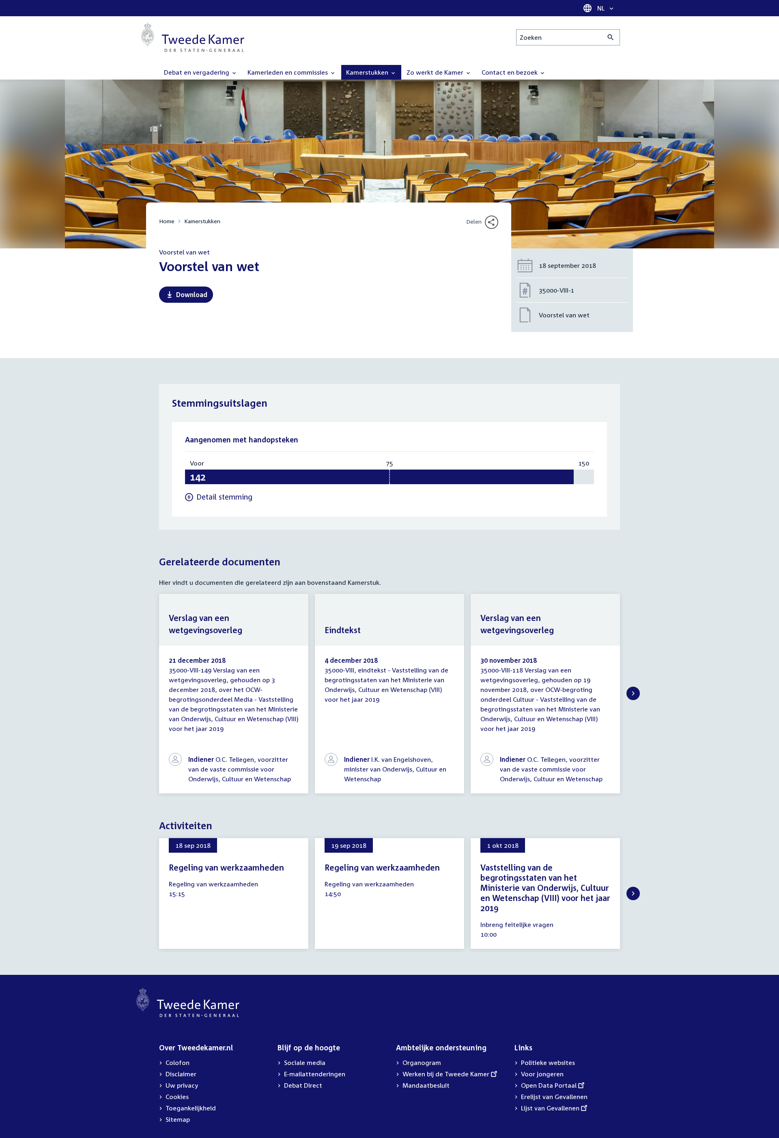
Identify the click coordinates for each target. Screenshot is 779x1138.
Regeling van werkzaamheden (226, 867)
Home (166, 221)
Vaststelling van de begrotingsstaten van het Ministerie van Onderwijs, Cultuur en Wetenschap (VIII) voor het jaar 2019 (545, 887)
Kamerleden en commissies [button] (288, 72)
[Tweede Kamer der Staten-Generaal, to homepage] (192, 37)
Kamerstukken (202, 221)
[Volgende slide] (633, 693)
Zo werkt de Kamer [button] (436, 72)
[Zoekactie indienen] (611, 37)
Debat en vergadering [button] (197, 72)
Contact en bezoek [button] (510, 72)
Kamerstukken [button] (368, 72)
